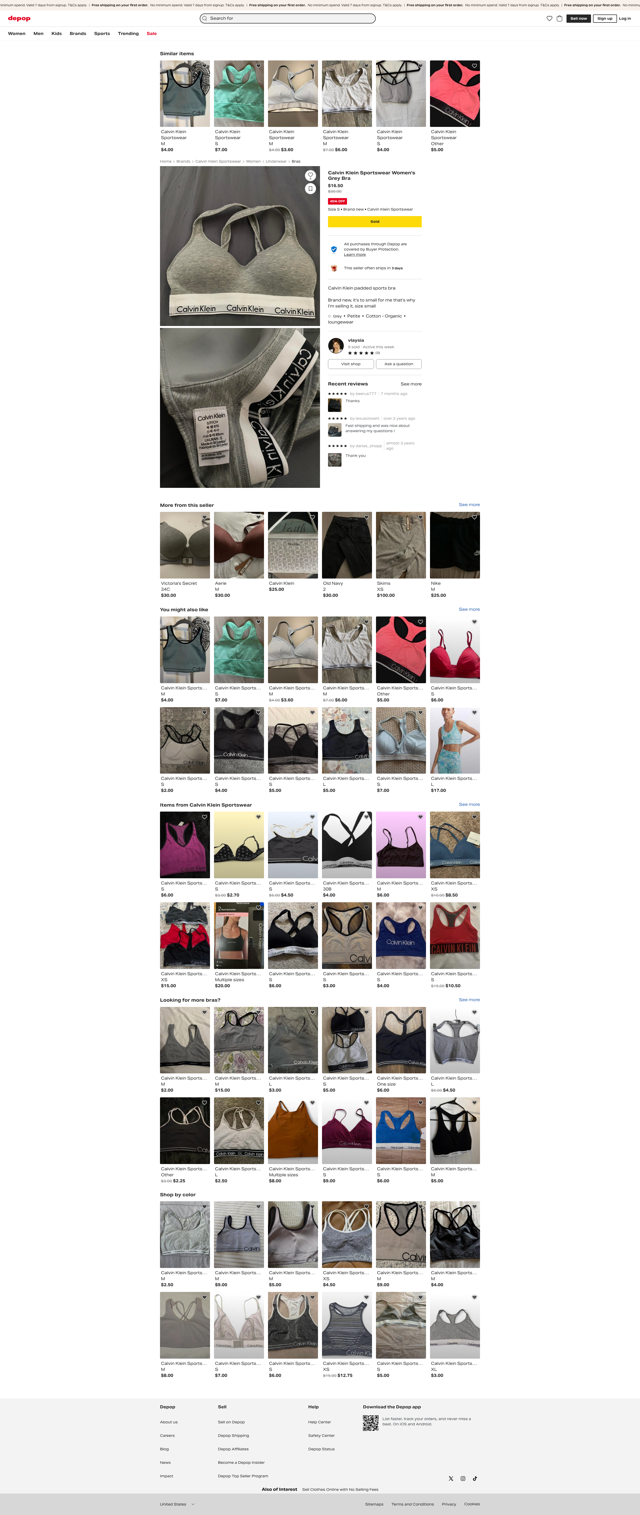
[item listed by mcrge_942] (239, 935)
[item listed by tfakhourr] (185, 1325)
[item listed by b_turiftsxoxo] (293, 845)
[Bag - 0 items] (559, 18)
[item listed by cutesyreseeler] (455, 1040)
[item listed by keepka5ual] (347, 1234)
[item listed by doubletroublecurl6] (239, 1325)
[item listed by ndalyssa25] (293, 649)
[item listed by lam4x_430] (455, 740)
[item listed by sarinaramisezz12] (401, 1130)
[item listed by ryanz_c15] (185, 740)
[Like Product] (204, 65)
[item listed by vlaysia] (185, 545)
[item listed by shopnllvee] (401, 740)
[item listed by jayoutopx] (401, 1040)
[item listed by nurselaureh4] (347, 935)
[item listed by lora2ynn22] (293, 1040)
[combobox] (288, 18)
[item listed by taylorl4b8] (347, 1130)
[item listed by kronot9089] (401, 845)
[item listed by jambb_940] (455, 845)
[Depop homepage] (19, 18)
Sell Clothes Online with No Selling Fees (340, 1489)
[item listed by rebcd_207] (185, 845)
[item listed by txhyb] (455, 1130)
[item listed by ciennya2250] (293, 1325)
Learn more (355, 254)
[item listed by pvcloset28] (239, 1040)
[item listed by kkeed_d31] (185, 1040)
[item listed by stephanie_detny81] (455, 1325)
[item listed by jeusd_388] (455, 1234)
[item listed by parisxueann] (293, 740)
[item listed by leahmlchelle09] (401, 935)
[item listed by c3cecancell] (347, 845)
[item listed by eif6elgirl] (293, 1130)
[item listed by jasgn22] (185, 935)
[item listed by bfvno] (185, 1234)
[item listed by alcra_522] (347, 649)
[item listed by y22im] (293, 1234)
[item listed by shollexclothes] (455, 649)
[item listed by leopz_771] (347, 1040)
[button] (385, 353)
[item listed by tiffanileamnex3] (401, 649)
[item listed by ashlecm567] (239, 740)
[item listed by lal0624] (347, 740)
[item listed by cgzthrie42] (239, 845)
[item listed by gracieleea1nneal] (185, 649)
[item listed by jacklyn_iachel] (293, 935)
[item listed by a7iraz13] (239, 649)
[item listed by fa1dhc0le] (185, 1130)
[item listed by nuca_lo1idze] (401, 1325)
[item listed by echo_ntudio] (347, 1325)
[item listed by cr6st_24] (455, 935)
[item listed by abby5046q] (239, 1234)
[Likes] (549, 18)
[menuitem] (17, 34)
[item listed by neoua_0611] (401, 1234)
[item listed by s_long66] (239, 1130)
